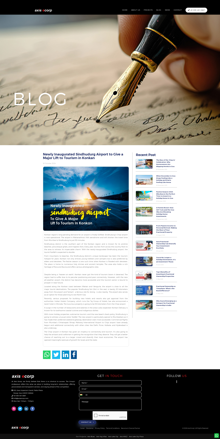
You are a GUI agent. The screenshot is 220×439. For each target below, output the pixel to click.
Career (82, 428)
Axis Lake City (113, 436)
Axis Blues (91, 436)
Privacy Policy (100, 428)
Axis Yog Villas (101, 436)
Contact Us (86, 422)
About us (135, 10)
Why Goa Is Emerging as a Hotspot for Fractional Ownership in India (166, 303)
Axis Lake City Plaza (136, 436)
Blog (158, 10)
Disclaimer (90, 428)
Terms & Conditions (113, 428)
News (167, 10)
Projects (148, 10)
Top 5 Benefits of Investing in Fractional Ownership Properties (165, 274)
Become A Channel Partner (130, 428)
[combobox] (81, 395)
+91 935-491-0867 (197, 10)
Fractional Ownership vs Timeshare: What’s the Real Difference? (166, 288)
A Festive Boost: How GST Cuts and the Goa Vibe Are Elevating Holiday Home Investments (165, 212)
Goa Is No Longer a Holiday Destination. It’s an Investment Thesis (166, 260)
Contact (178, 10)
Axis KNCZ (123, 436)
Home (124, 10)
